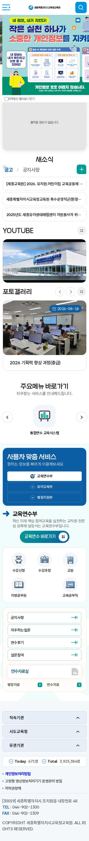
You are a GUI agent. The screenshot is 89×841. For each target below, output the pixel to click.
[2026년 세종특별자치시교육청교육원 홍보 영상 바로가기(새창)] (44, 261)
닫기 (31, 99)
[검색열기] (81, 7)
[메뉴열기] (6, 7)
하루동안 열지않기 (18, 99)
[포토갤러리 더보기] (81, 291)
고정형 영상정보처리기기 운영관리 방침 (33, 781)
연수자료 (53, 685)
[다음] (70, 291)
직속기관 (16, 717)
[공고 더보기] (81, 169)
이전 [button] (7, 417)
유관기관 (16, 745)
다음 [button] (81, 417)
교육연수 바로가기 (40, 536)
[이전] (59, 291)
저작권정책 (13, 788)
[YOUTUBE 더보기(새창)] (81, 230)
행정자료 (14, 685)
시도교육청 (18, 731)
